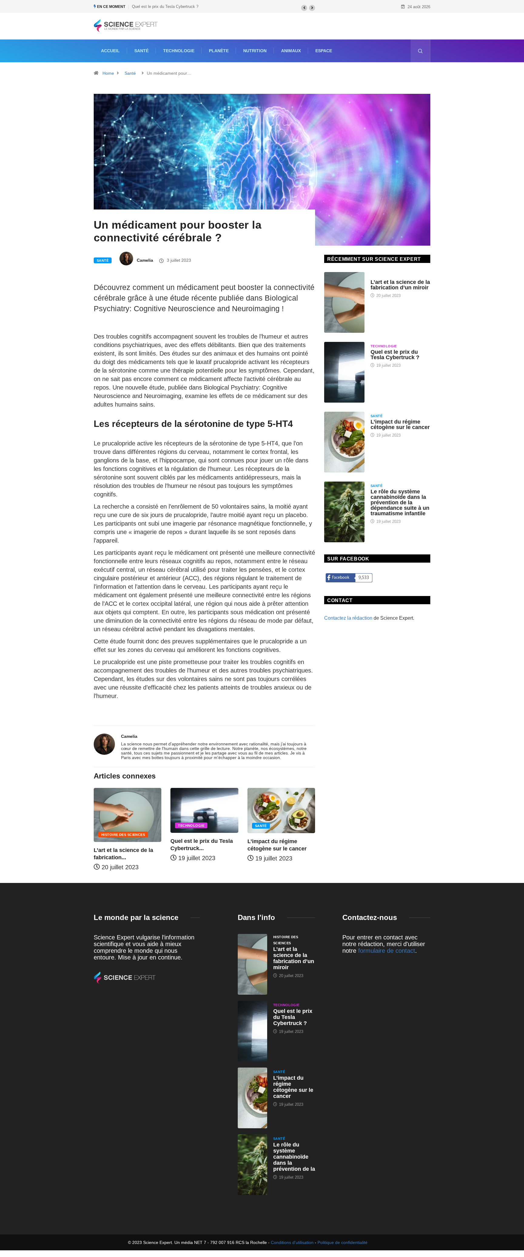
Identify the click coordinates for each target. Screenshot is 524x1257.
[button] (304, 8)
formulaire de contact (386, 950)
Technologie (178, 50)
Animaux (291, 50)
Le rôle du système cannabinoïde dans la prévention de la (294, 1157)
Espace (323, 50)
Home (108, 73)
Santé (141, 50)
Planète (219, 50)
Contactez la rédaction (348, 618)
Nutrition (255, 50)
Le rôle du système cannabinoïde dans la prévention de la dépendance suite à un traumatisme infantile (400, 502)
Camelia (145, 260)
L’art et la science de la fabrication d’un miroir (400, 285)
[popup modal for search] (420, 50)
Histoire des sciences (123, 834)
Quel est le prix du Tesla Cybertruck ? (165, 6)
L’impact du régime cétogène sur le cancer (400, 424)
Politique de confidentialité (342, 1242)
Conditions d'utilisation (292, 1242)
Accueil (110, 50)
